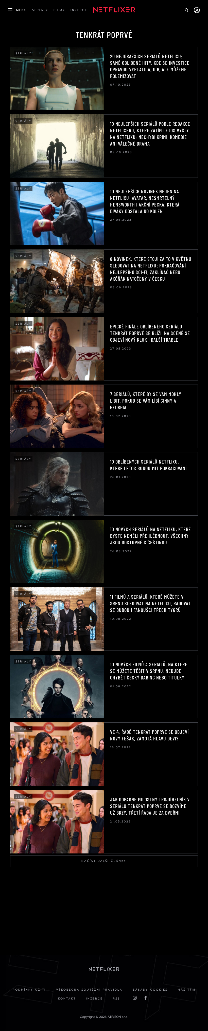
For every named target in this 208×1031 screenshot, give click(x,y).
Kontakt (67, 998)
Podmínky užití (29, 990)
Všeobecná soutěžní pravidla (89, 990)
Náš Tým (187, 990)
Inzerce (94, 998)
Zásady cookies (150, 990)
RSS (116, 998)
